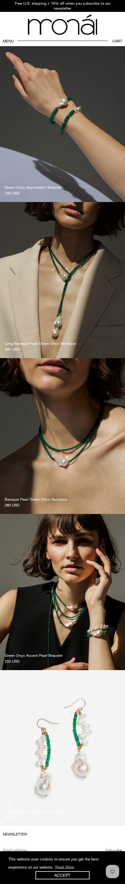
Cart (117, 41)
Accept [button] (62, 875)
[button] (5, 41)
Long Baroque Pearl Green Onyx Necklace (40, 343)
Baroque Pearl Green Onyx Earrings (35, 811)
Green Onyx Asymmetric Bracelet (33, 187)
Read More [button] (64, 867)
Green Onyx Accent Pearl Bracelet (34, 655)
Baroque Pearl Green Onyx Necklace (36, 499)
